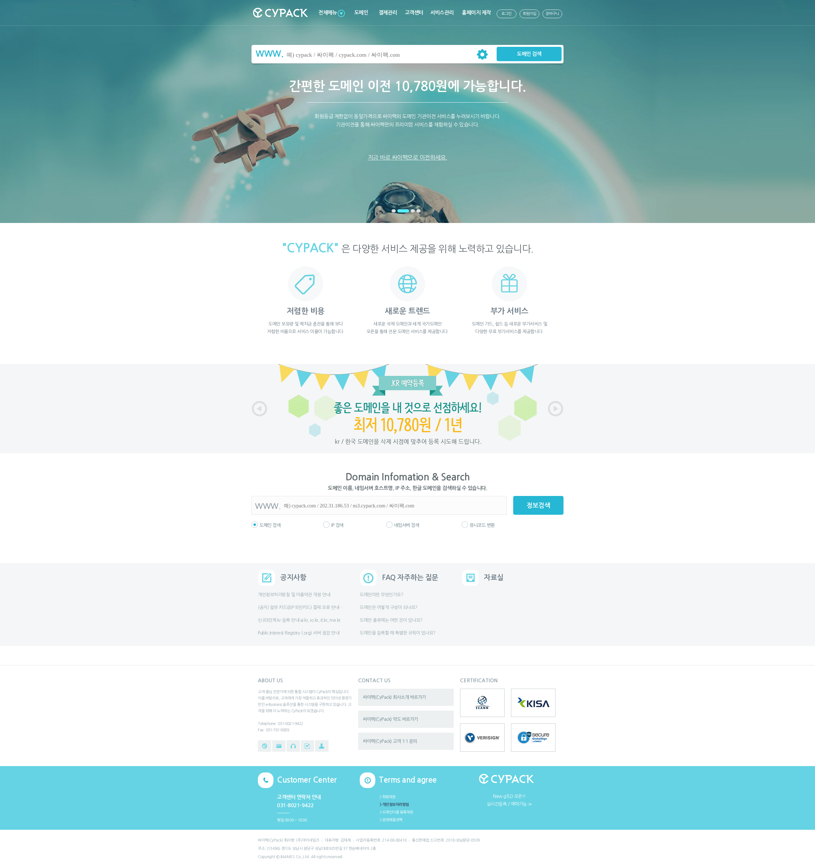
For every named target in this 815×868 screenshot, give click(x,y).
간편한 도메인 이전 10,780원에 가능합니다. (407, 120)
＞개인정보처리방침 (394, 805)
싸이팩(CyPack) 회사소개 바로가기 (394, 697)
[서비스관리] (307, 746)
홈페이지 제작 (476, 12)
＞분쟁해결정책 (390, 820)
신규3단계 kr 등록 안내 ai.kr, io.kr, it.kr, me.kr (299, 620)
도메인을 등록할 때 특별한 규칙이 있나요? (398, 633)
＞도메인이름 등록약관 (396, 812)
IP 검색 (337, 525)
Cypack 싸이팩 (280, 12)
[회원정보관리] (322, 746)
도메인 (361, 12)
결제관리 (388, 12)
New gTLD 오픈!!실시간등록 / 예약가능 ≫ (509, 800)
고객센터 (414, 12)
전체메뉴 (327, 12)
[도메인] (264, 746)
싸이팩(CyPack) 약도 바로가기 (390, 719)
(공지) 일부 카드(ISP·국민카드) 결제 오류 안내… (300, 607)
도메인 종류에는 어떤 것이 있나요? (391, 620)
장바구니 (552, 14)
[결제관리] (279, 746)
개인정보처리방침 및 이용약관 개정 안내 (294, 594)
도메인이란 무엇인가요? (381, 594)
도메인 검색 (529, 54)
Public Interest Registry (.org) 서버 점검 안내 (298, 633)
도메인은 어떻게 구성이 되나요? (388, 607)
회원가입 (529, 14)
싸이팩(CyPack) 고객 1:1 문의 (390, 741)
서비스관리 (442, 12)
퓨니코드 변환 (482, 525)
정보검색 (538, 505)
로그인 (506, 14)
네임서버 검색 (406, 525)
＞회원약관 (387, 797)
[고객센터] (293, 746)
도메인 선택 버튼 (482, 54)
